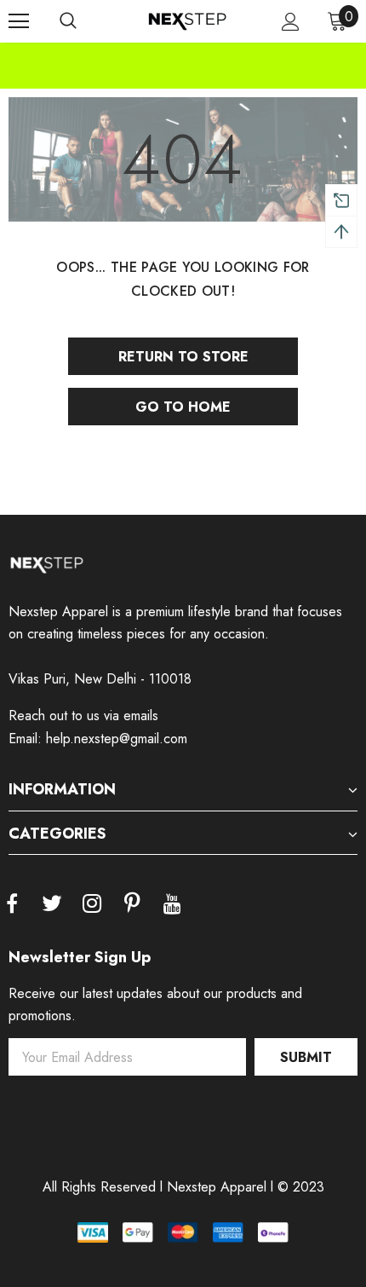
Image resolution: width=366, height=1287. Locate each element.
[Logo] (187, 20)
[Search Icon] (68, 21)
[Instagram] (92, 904)
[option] (183, 54)
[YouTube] (172, 904)
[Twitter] (52, 904)
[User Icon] (291, 22)
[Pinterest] (132, 904)
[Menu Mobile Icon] (19, 21)
